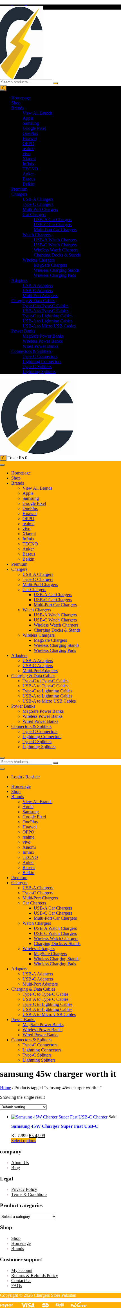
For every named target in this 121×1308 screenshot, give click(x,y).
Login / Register (25, 776)
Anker (28, 173)
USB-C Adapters (38, 290)
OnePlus (30, 133)
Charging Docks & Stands (57, 255)
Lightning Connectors (42, 361)
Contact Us (21, 1280)
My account (21, 1270)
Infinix (28, 163)
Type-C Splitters (37, 366)
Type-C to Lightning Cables (47, 315)
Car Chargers (34, 214)
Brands (17, 108)
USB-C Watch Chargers (55, 244)
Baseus (29, 179)
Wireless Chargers (39, 260)
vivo (26, 153)
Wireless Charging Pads (55, 275)
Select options (23, 1140)
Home (5, 1087)
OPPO (28, 143)
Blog (15, 1167)
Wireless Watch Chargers (56, 250)
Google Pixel (34, 128)
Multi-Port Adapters (40, 295)
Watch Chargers (37, 234)
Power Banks (23, 331)
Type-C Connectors (40, 356)
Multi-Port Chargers (40, 209)
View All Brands (37, 113)
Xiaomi (29, 158)
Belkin (28, 184)
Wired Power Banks (40, 346)
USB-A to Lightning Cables (47, 320)
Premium (19, 189)
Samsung (31, 123)
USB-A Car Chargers (53, 219)
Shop (16, 103)
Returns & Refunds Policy (34, 1275)
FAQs (16, 1285)
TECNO (30, 168)
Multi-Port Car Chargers (55, 229)
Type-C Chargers (38, 204)
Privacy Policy (24, 1189)
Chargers (19, 194)
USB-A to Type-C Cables (45, 310)
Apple (28, 118)
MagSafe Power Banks (43, 336)
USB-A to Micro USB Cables (49, 326)
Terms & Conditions (29, 1194)
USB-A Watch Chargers (55, 239)
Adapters (19, 280)
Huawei (30, 138)
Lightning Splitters (39, 371)
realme (28, 148)
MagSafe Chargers (50, 265)
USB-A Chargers (38, 199)
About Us (20, 1162)
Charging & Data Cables (33, 300)
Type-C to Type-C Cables (45, 305)
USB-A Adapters (38, 285)
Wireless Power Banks (42, 341)
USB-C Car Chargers (53, 224)
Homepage (21, 97)
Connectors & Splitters (31, 351)
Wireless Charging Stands (56, 270)
